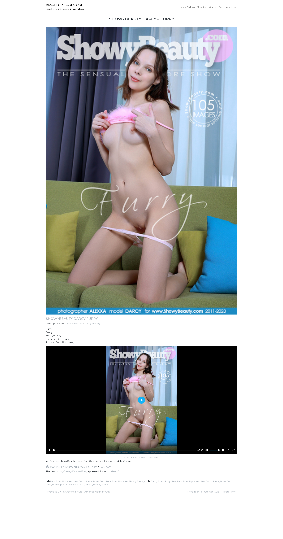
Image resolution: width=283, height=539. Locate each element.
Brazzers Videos (227, 7)
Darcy (105, 467)
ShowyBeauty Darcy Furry (72, 319)
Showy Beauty (137, 481)
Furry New (170, 481)
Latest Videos (187, 7)
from (160, 481)
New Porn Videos (206, 7)
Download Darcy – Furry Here (142, 457)
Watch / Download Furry (73, 467)
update (106, 484)
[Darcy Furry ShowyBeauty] (141, 170)
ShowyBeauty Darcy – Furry (71, 471)
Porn (96, 481)
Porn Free (105, 481)
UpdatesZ (113, 471)
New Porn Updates (61, 481)
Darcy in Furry (92, 323)
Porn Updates (120, 481)
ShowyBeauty (74, 323)
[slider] (124, 450)
